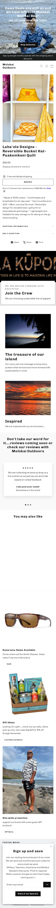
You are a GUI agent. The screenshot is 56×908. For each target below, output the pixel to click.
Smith (9, 664)
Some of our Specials (28, 894)
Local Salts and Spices (13, 740)
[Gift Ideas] (28, 694)
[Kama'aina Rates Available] (28, 620)
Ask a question (11, 233)
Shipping (6, 167)
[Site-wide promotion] (28, 780)
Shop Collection (28, 45)
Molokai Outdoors (9, 66)
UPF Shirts (9, 832)
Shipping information (15, 226)
